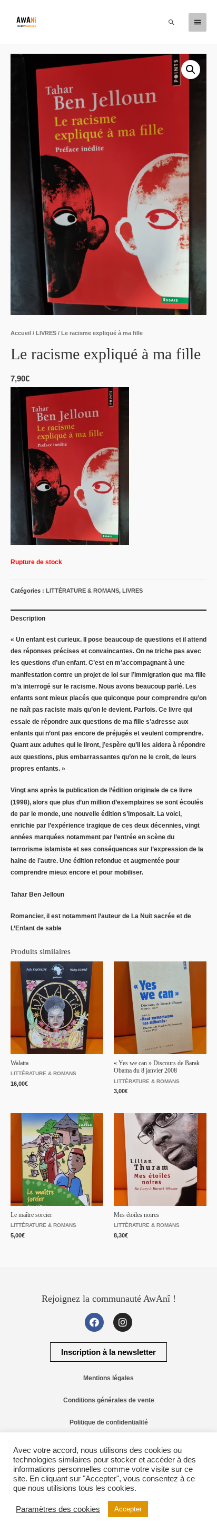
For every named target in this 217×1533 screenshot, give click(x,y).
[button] (108, 1352)
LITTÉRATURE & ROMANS (82, 590)
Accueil (21, 333)
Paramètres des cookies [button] (58, 1509)
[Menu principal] (197, 22)
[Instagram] (122, 1322)
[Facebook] (94, 1322)
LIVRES (46, 333)
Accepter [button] (128, 1509)
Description (28, 618)
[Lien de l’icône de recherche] (171, 22)
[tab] (108, 618)
